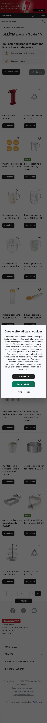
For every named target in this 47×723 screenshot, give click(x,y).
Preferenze (24, 376)
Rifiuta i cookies (23, 392)
